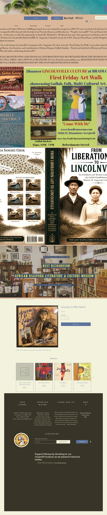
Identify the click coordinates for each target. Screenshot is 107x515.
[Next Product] (93, 377)
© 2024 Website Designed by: (52, 463)
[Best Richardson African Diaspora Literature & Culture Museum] (91, 442)
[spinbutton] (64, 318)
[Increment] (67, 318)
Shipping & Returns (85, 413)
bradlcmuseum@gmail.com (25, 419)
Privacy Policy (85, 415)
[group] (53, 377)
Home (18, 299)
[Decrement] (62, 318)
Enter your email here (41, 438)
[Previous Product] (14, 377)
